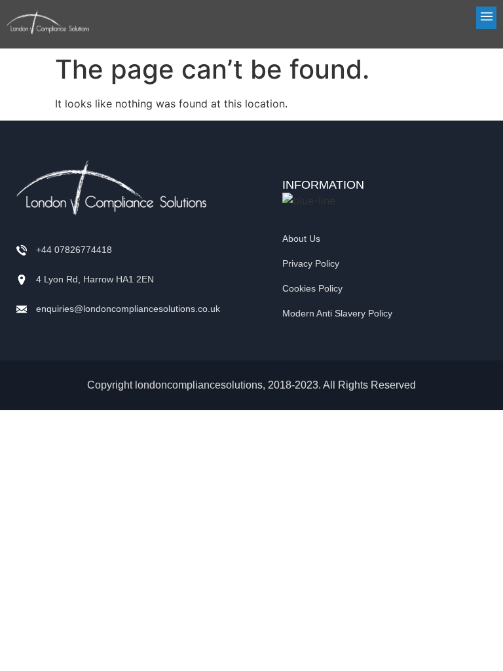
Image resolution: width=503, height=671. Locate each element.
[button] (299, 18)
